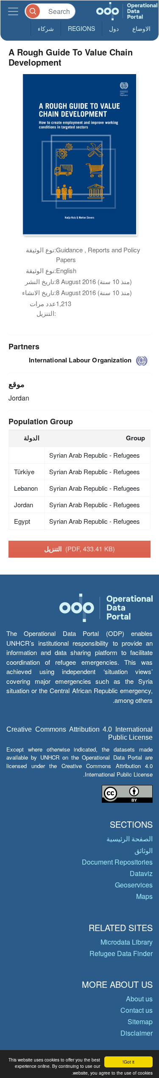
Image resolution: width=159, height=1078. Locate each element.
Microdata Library (126, 942)
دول (114, 28)
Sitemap (140, 1021)
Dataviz (141, 873)
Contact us (136, 1010)
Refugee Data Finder (121, 953)
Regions (81, 28)
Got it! (128, 1062)
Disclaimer (136, 1033)
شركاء (46, 28)
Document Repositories (117, 862)
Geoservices (134, 885)
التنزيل (79, 548)
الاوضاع (141, 28)
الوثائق (143, 850)
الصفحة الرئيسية (129, 838)
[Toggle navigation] (13, 11)
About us (139, 998)
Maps (144, 896)
